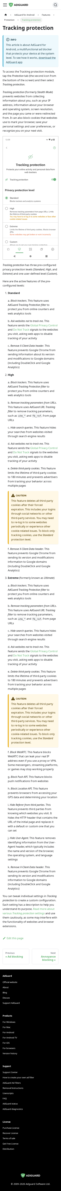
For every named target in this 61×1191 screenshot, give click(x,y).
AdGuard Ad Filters (12, 1082)
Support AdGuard (11, 1002)
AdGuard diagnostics (13, 1109)
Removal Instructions (13, 1088)
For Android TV (10, 1037)
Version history (10, 1053)
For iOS (6, 1042)
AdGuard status (10, 1103)
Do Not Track (21, 329)
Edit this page (15, 938)
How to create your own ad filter (18, 1077)
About (6, 987)
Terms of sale (9, 1138)
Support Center (10, 1072)
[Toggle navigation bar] (5, 4)
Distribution (8, 1148)
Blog (5, 992)
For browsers (9, 1048)
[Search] (55, 5)
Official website (10, 982)
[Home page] (6, 14)
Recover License (10, 1133)
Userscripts (8, 1093)
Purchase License (11, 1127)
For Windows (9, 1022)
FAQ (5, 1098)
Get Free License (10, 1143)
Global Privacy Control (44, 325)
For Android (8, 1032)
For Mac (6, 1027)
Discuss (6, 997)
